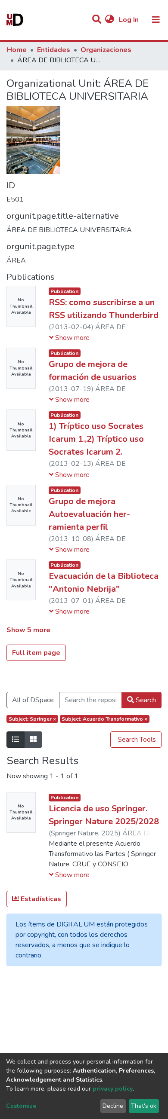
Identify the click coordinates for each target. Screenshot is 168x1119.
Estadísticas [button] (40, 899)
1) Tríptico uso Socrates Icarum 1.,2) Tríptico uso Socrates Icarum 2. (96, 439)
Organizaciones (106, 50)
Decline (113, 1106)
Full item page (36, 652)
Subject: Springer (32, 718)
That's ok (143, 1106)
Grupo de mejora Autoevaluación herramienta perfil (89, 514)
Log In (129, 19)
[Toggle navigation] (156, 19)
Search (145, 700)
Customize (21, 1106)
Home (17, 50)
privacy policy (113, 1089)
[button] (109, 20)
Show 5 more (28, 630)
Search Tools (136, 739)
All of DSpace (33, 700)
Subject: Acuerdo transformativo (104, 718)
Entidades (53, 50)
